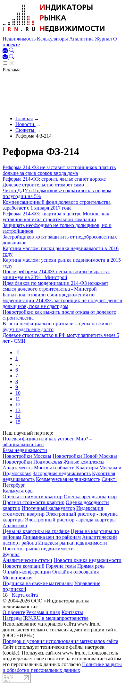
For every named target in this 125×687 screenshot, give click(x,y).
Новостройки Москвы (27, 456)
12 (18, 404)
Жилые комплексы (83, 462)
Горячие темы (61, 566)
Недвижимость (20, 38)
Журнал (104, 38)
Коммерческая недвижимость (68, 479)
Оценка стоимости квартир (33, 496)
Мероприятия (17, 577)
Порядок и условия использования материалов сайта (60, 641)
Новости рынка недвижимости (87, 560)
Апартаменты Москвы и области (39, 467)
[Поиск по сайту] (11, 51)
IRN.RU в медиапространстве (55, 618)
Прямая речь (90, 566)
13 (18, 410)
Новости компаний (24, 566)
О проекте (14, 612)
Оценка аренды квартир (90, 496)
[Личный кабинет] (6, 51)
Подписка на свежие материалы (38, 583)
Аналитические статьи (27, 560)
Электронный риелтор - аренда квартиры (70, 519)
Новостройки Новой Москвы (85, 456)
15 (18, 422)
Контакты (72, 612)
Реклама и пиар (43, 612)
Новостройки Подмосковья (32, 462)
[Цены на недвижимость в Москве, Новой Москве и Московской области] (54, 33)
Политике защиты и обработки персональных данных (62, 667)
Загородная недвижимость (62, 473)
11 (17, 399)
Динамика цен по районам (51, 537)
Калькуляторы (53, 38)
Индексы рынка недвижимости (72, 543)
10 (18, 393)
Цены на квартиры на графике (36, 531)
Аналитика (82, 38)
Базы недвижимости (25, 450)
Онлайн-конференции (27, 571)
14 (18, 416)
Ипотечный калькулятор (48, 508)
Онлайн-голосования (75, 571)
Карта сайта (25, 595)
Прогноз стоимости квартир (33, 502)
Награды (12, 618)
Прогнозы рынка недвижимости (38, 548)
